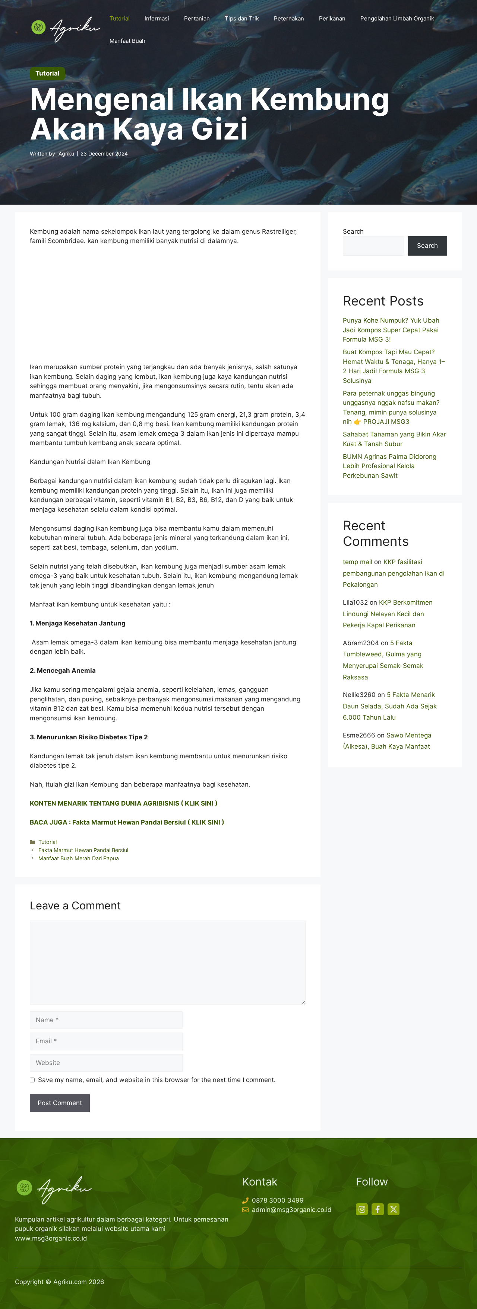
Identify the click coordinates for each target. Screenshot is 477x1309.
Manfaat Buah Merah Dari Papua (78, 858)
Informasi (157, 18)
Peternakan (289, 18)
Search (353, 231)
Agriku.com (70, 1282)
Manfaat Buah (127, 40)
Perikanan (332, 18)
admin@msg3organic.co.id (292, 1209)
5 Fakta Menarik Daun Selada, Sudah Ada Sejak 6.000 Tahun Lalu (390, 706)
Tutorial (120, 18)
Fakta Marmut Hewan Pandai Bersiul (83, 850)
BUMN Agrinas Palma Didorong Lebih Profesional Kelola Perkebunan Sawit (389, 466)
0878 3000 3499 (278, 1200)
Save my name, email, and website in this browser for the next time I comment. (157, 1080)
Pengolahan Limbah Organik (397, 18)
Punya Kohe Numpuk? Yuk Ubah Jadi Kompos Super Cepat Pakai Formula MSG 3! (391, 330)
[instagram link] (362, 1209)
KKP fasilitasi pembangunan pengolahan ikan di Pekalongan (394, 573)
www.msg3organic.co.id (51, 1238)
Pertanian (197, 18)
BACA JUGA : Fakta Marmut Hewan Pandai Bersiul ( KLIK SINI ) (127, 822)
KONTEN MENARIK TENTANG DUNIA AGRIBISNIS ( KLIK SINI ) (124, 803)
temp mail (357, 562)
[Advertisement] (168, 307)
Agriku (66, 153)
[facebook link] (377, 1209)
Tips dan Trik (242, 18)
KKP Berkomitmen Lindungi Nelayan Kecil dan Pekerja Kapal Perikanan (388, 614)
